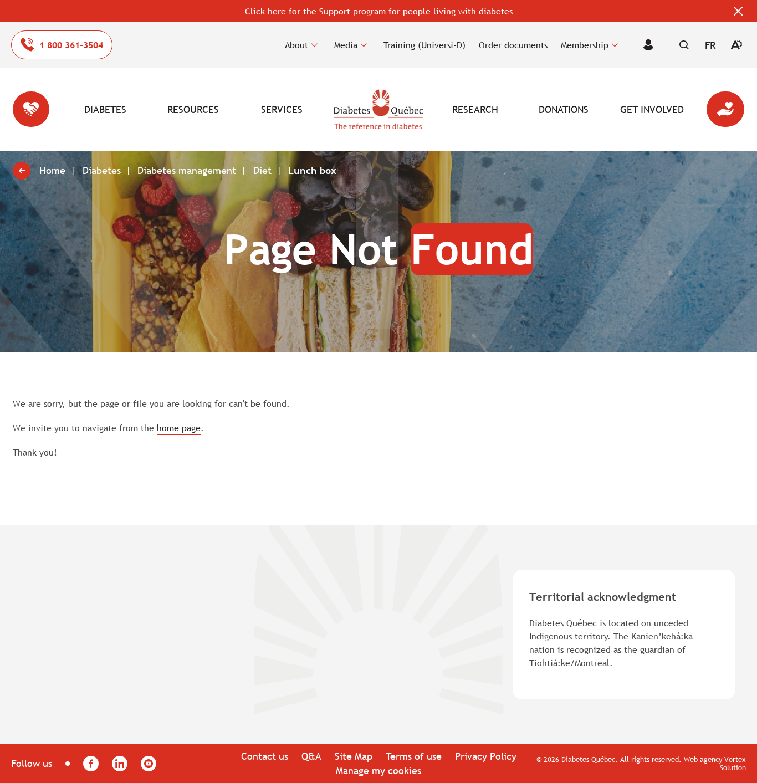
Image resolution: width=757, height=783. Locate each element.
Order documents (513, 45)
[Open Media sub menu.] (363, 45)
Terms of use (414, 756)
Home (378, 109)
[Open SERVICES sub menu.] (311, 109)
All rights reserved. (651, 759)
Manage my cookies (378, 770)
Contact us (264, 756)
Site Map (353, 756)
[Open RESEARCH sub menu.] (505, 109)
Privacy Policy (485, 756)
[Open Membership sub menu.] (614, 45)
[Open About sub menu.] (314, 45)
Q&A (311, 756)
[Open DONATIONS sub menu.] (593, 109)
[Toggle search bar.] (683, 45)
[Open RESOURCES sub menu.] (223, 109)
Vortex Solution (733, 763)
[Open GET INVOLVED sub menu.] (682, 109)
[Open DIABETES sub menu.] (135, 109)
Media (345, 45)
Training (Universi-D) (424, 45)
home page (179, 428)
